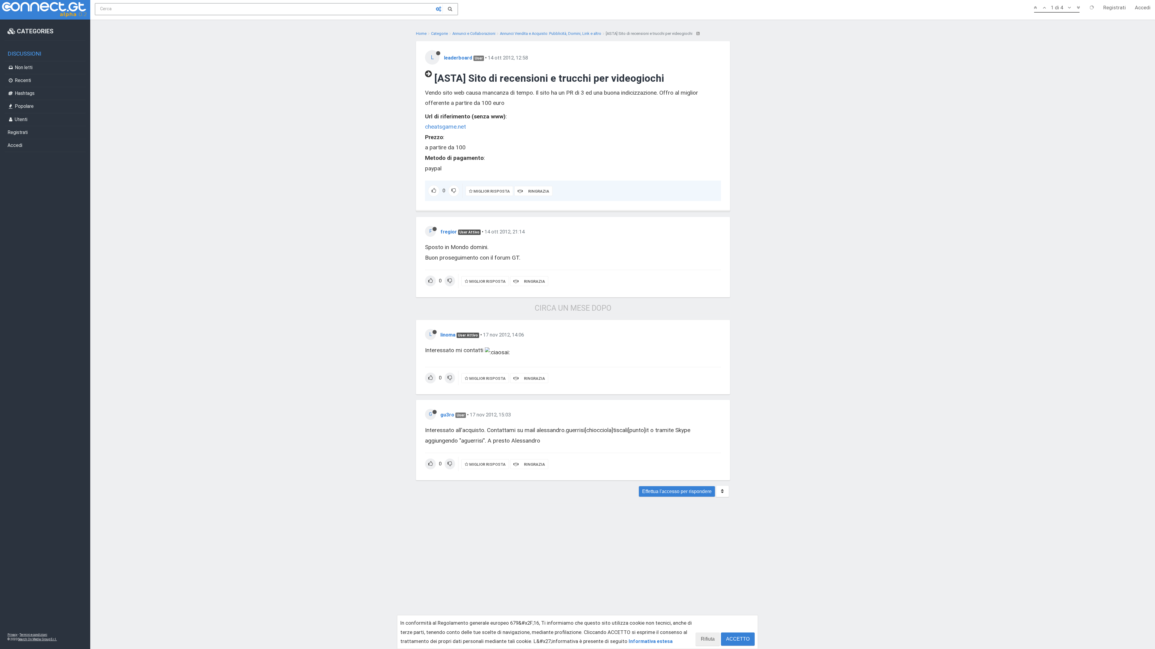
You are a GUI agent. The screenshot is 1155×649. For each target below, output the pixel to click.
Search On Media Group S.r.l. (37, 639)
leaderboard (458, 58)
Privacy (12, 634)
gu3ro (447, 415)
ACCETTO (738, 638)
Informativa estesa (651, 641)
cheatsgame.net (445, 126)
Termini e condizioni (33, 634)
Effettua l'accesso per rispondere (677, 491)
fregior (448, 232)
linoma (447, 335)
